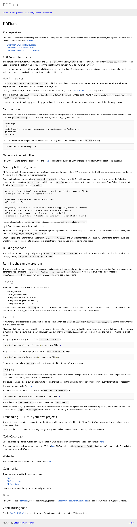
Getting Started (16, 12)
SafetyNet (47, 12)
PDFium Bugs (13, 484)
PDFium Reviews (14, 481)
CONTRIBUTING (17, 513)
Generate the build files (83, 90)
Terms (31, 522)
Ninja (47, 160)
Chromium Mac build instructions (21, 47)
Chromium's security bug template (73, 500)
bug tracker (23, 500)
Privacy (23, 522)
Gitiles (16, 522)
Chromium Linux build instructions (21, 45)
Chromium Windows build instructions (23, 50)
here (33, 386)
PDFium (10, 478)
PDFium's (30, 40)
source (131, 522)
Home (5, 12)
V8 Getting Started (33, 12)
